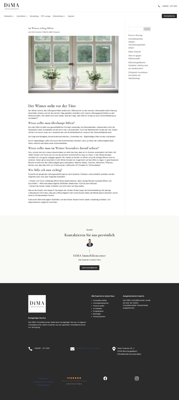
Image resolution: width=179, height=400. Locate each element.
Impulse (71, 16)
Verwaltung (34, 16)
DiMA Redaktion (36, 32)
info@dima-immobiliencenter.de (88, 348)
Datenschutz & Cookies (43, 382)
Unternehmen (58, 16)
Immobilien (21, 16)
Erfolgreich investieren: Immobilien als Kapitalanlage (138, 75)
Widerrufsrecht (43, 385)
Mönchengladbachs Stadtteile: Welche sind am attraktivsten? (138, 65)
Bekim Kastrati (134, 52)
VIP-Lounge (45, 16)
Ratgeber (57, 32)
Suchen (147, 29)
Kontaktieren (169, 16)
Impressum (43, 378)
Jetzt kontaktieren (89, 268)
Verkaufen (8, 16)
